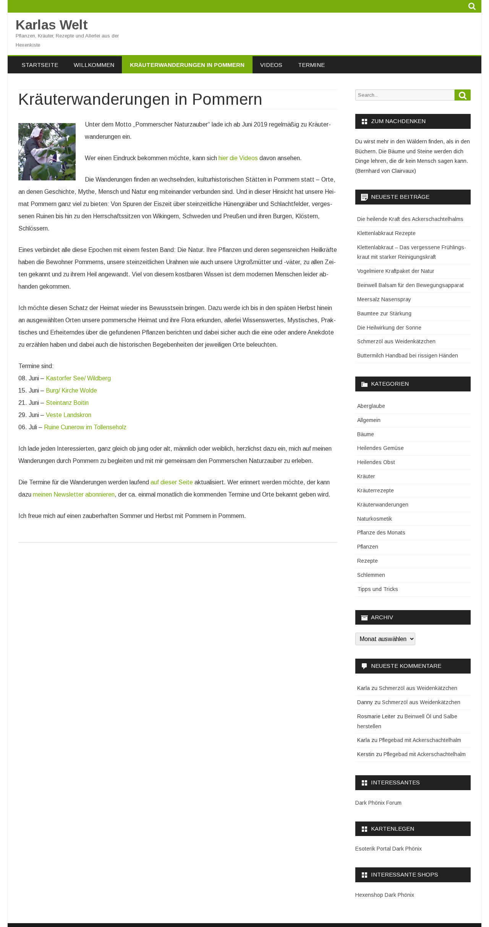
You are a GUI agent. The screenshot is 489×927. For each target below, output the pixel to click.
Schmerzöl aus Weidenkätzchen (396, 341)
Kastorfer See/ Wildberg (78, 378)
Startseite (40, 65)
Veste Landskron (68, 415)
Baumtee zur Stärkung (384, 313)
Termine (311, 65)
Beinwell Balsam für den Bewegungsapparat (410, 285)
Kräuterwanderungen (382, 505)
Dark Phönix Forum (378, 803)
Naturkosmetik (374, 519)
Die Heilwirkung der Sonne (389, 328)
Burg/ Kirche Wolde (71, 390)
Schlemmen (371, 575)
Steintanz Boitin (67, 402)
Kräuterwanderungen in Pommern (187, 65)
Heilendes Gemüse (380, 448)
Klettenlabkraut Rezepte (386, 233)
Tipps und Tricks (377, 589)
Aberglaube (371, 406)
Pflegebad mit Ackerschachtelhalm (420, 740)
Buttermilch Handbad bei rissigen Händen (407, 355)
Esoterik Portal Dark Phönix (388, 849)
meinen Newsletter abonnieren (74, 494)
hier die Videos (238, 158)
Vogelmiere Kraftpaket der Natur (395, 271)
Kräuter (366, 476)
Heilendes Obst (376, 462)
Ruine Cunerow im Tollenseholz (85, 427)
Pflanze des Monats (381, 532)
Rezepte (367, 561)
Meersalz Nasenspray (384, 299)
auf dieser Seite (172, 482)
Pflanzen (367, 547)
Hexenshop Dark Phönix (384, 895)
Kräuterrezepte (375, 490)
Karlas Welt (52, 24)
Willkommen (94, 65)
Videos (271, 65)
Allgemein (369, 420)
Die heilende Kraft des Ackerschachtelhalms (410, 219)
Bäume (365, 434)
